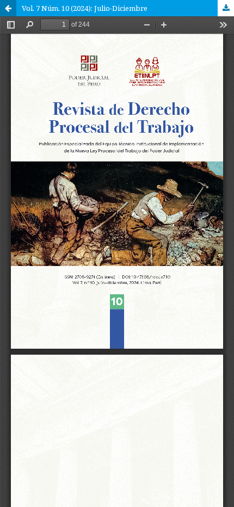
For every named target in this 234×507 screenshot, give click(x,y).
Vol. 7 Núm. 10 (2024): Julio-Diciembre (84, 8)
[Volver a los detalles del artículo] (8, 8)
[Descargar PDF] (226, 8)
